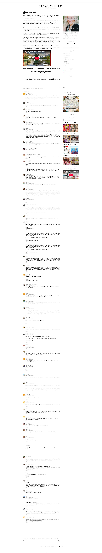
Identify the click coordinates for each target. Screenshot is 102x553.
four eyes (65, 62)
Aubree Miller (29, 358)
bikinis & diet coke (66, 53)
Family (30, 88)
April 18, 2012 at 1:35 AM (29, 395)
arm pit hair (65, 65)
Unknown (28, 274)
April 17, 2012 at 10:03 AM (30, 142)
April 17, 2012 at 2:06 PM (29, 308)
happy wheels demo (29, 521)
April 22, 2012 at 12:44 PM (34, 502)
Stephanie (28, 198)
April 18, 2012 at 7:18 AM (29, 424)
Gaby (27, 382)
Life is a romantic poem (29, 469)
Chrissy (27, 102)
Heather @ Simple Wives (31, 148)
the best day (65, 52)
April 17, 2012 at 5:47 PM (29, 366)
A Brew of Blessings (30, 265)
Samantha (28, 128)
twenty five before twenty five (68, 59)
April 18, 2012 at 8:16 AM (29, 430)
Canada (27, 88)
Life (36, 88)
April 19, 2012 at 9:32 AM (29, 491)
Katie (27, 351)
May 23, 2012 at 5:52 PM (29, 509)
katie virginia (29, 174)
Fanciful (27, 476)
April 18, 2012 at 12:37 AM (30, 383)
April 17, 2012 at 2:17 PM (29, 318)
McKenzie (28, 317)
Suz (26, 436)
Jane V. (27, 480)
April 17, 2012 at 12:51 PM (30, 294)
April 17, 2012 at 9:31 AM (29, 103)
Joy (26, 108)
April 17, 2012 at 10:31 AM (30, 189)
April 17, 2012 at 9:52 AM (29, 129)
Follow (64, 87)
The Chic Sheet (29, 365)
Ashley (27, 182)
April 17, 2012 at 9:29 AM (29, 94)
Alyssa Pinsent (29, 141)
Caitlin (27, 374)
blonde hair (65, 61)
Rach (27, 121)
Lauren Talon (29, 93)
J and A (27, 115)
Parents (39, 88)
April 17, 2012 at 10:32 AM (30, 199)
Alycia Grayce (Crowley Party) (33, 154)
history (33, 88)
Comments (66, 72)
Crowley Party (51, 6)
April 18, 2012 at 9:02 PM (29, 457)
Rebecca (28, 423)
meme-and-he (29, 300)
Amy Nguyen (28, 456)
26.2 (64, 64)
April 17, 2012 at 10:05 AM (30, 149)
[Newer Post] (58, 540)
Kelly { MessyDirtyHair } (31, 284)
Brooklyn (28, 293)
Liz (26, 496)
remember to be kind (66, 63)
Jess (27, 401)
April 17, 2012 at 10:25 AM (30, 183)
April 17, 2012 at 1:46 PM (29, 301)
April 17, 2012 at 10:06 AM (30, 155)
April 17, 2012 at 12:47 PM (30, 285)
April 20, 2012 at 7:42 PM (29, 497)
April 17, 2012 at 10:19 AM (30, 175)
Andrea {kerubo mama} (31, 204)
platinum (64, 58)
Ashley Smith (29, 188)
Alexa (27, 215)
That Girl (28, 429)
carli (27, 508)
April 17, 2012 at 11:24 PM (30, 375)
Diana (27, 326)
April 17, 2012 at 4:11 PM (29, 359)
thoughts (42, 88)
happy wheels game (38, 521)
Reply (26, 106)
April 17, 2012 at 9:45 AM (29, 122)
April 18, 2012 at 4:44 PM (29, 437)
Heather (27, 307)
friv (33, 521)
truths (64, 60)
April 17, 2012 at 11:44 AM (30, 275)
